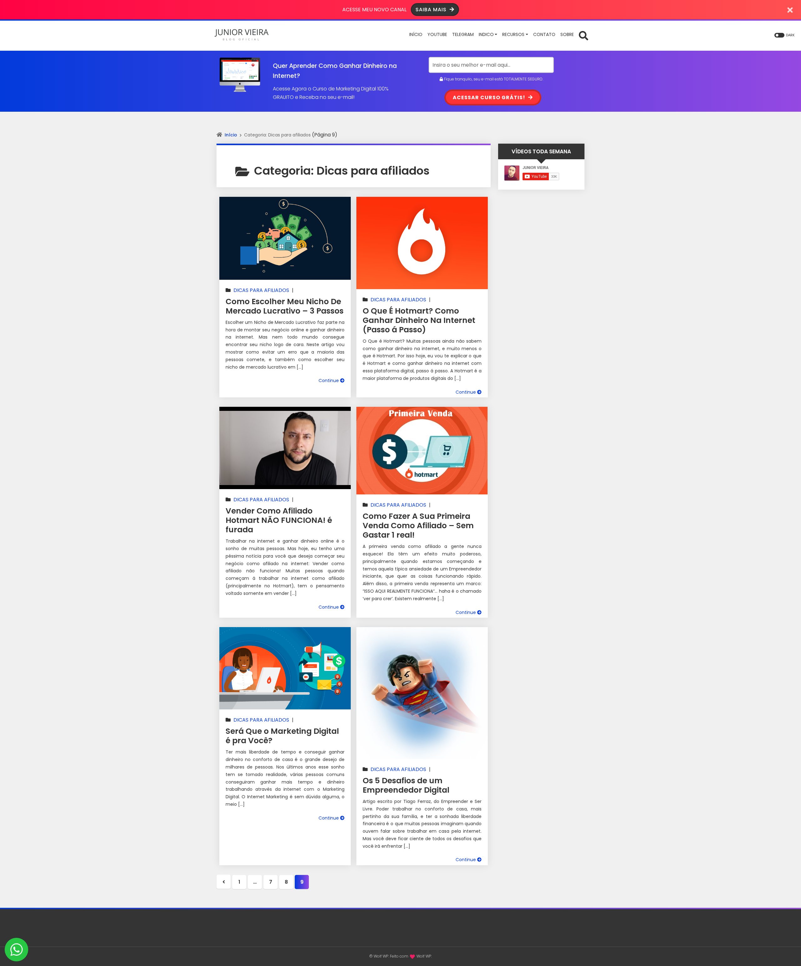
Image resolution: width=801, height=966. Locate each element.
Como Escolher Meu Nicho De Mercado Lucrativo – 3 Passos (285, 306)
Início (231, 135)
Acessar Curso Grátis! (490, 97)
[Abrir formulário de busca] (583, 35)
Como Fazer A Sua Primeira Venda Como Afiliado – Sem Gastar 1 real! (418, 525)
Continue (329, 380)
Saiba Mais (432, 9)
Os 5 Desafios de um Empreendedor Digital (406, 785)
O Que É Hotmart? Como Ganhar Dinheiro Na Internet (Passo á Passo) (419, 320)
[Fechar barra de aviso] (790, 9)
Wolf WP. (424, 956)
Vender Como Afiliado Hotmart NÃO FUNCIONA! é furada (279, 520)
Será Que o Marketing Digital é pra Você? (282, 736)
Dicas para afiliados (261, 290)
